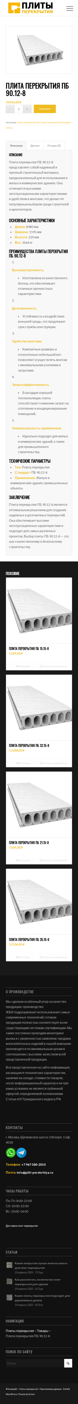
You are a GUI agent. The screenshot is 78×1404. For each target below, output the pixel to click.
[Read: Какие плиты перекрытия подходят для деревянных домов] (9, 1297)
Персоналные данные (51, 1389)
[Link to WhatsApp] (63, 1399)
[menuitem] (66, 8)
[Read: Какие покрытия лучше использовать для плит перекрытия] (9, 1265)
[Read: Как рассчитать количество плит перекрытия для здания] (9, 1281)
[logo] (32, 8)
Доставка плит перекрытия (22, 1225)
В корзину (44, 108)
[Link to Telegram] (57, 1399)
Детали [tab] (35, 145)
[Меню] (66, 8)
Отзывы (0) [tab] (54, 145)
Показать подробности (54, 666)
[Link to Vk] (69, 1399)
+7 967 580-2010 (33, 1164)
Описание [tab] (16, 145)
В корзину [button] (24, 666)
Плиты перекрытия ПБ (28, 122)
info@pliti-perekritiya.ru (35, 1172)
